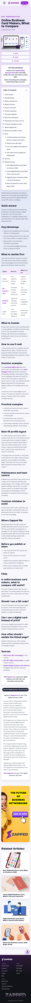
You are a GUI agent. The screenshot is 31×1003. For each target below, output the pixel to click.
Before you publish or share (13, 131)
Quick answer (9, 94)
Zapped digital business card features (16, 665)
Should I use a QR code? (14, 143)
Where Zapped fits (10, 127)
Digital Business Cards (13, 16)
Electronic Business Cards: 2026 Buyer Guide (15, 943)
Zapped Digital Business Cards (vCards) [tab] (15, 689)
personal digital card (12, 367)
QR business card (5, 291)
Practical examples (11, 114)
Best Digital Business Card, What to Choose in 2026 (15, 871)
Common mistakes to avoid (13, 124)
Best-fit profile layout (11, 117)
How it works (5, 966)
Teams (18, 973)
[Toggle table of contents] (26, 90)
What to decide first (11, 101)
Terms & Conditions (7, 986)
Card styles (19, 966)
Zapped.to (10, 677)
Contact (4, 984)
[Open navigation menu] (4, 3)
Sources (7, 159)
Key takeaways (9, 98)
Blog (3, 976)
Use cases (4, 971)
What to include (10, 104)
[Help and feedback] (28, 952)
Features (4, 968)
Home (3, 16)
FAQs (6, 134)
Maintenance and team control (14, 121)
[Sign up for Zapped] (15, 814)
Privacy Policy (5, 989)
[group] (15, 293)
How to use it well (10, 108)
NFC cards (19, 971)
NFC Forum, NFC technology (12, 655)
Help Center (5, 981)
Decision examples (10, 111)
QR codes (19, 968)
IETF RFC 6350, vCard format (13, 660)
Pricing (3, 973)
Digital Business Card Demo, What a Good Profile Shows (13, 919)
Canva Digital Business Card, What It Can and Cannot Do (14, 895)
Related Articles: (10, 162)
